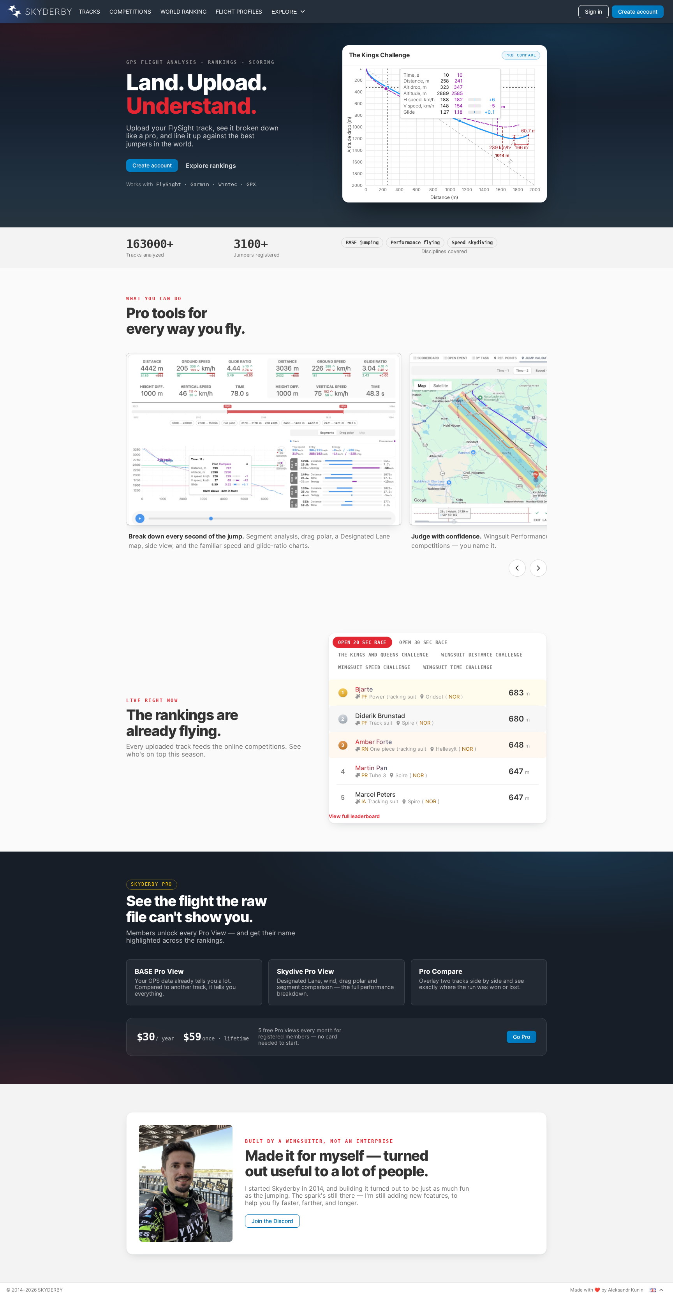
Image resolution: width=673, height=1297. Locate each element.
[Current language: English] (657, 1290)
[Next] (538, 568)
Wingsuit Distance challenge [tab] (482, 655)
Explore (285, 12)
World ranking (183, 11)
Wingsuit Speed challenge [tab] (374, 667)
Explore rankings (211, 165)
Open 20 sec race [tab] (362, 642)
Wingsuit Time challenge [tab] (458, 667)
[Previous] (517, 568)
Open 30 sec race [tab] (423, 642)
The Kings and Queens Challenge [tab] (383, 655)
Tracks (89, 11)
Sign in (593, 11)
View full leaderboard (354, 816)
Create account (637, 11)
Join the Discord (272, 1221)
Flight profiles (239, 11)
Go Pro (521, 1036)
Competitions (130, 11)
